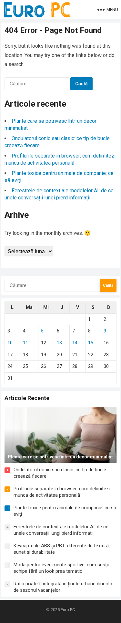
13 (59, 342)
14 (74, 342)
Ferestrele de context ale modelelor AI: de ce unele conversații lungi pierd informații (61, 530)
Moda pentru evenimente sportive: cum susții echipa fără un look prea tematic (61, 568)
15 (90, 342)
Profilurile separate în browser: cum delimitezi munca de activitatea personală (62, 492)
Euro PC (68, 609)
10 (10, 342)
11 (25, 342)
